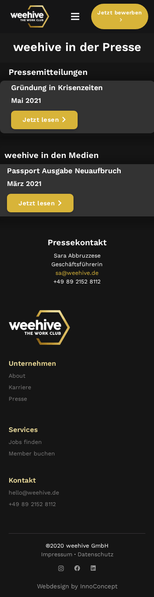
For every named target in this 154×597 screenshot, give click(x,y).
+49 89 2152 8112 (32, 504)
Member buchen (32, 453)
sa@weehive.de (77, 272)
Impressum (56, 554)
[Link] (30, 16)
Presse (18, 398)
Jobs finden (25, 442)
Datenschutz (95, 554)
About (17, 375)
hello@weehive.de (34, 492)
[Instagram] (61, 568)
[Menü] (75, 16)
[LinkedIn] (93, 568)
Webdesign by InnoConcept (77, 586)
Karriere (20, 387)
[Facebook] (77, 568)
